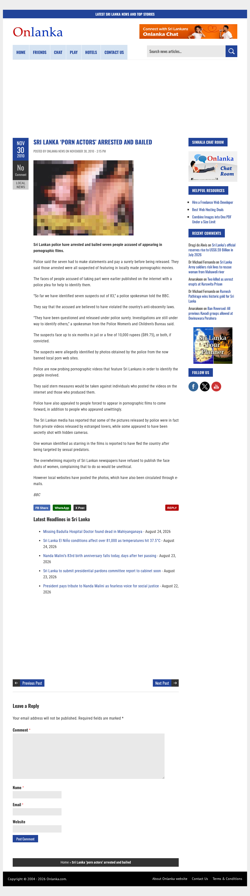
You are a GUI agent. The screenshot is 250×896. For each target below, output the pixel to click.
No (20, 167)
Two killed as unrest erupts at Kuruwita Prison (210, 281)
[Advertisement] (125, 99)
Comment (20, 174)
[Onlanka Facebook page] (193, 384)
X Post (79, 508)
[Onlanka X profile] (205, 384)
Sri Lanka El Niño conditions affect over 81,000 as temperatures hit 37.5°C (101, 540)
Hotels (91, 52)
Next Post (162, 683)
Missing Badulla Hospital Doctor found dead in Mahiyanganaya (92, 531)
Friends (39, 52)
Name (18, 787)
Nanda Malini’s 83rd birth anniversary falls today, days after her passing (99, 555)
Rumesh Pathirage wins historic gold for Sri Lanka (211, 296)
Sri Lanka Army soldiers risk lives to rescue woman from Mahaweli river (210, 266)
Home (20, 52)
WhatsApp (62, 508)
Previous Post (32, 683)
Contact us (114, 52)
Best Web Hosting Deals (208, 209)
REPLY (172, 508)
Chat (58, 52)
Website (19, 822)
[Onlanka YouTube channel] (216, 384)
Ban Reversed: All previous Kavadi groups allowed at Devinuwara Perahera (210, 313)
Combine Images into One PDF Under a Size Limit (211, 219)
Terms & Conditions (227, 878)
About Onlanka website (169, 878)
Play (74, 52)
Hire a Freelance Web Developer (212, 202)
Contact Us (200, 878)
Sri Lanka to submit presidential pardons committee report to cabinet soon (102, 571)
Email (18, 804)
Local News (20, 185)
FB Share (41, 508)
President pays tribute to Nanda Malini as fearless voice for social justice (101, 586)
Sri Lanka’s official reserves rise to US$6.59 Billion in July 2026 (211, 249)
